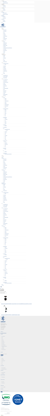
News (2, 22)
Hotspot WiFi (4, 46)
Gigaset (4, 73)
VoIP (2, 62)
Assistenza (4, 8)
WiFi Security (4, 95)
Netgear (5, 113)
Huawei (5, 109)
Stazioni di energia (5, 50)
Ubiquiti (4, 60)
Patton (5, 136)
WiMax (4, 89)
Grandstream (6, 135)
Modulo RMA (4, 21)
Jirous (5, 145)
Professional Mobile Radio (5, 88)
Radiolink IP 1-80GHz (5, 45)
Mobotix (4, 56)
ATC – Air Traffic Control (5, 79)
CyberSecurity (4, 124)
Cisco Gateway (4, 68)
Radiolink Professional (5, 94)
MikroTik (5, 99)
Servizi (4, 32)
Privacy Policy (8, 412)
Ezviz (5, 120)
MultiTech (6, 151)
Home (2, 28)
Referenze (4, 33)
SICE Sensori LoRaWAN (5, 76)
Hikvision (4, 55)
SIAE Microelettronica (7, 104)
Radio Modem (4, 84)
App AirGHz (3, 15)
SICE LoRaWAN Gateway (5, 75)
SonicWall (6, 125)
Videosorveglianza (3, 54)
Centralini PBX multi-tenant (5, 63)
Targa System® (6, 119)
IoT (2, 74)
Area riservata (3, 4)
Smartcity (4, 83)
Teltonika (5, 103)
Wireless (4, 97)
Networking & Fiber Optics (5, 108)
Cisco (5, 134)
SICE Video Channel (5, 38)
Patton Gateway (4, 69)
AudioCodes (4, 67)
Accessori (4, 51)
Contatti (3, 285)
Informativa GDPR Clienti (7, 413)
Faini (5, 146)
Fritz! (5, 115)
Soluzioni (4, 37)
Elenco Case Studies (5, 1)
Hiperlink (4, 41)
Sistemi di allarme (5, 127)
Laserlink (4, 93)
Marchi (2, 96)
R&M (5, 114)
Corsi (2, 155)
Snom (3, 201)
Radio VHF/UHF (4, 277)
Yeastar (5, 64)
